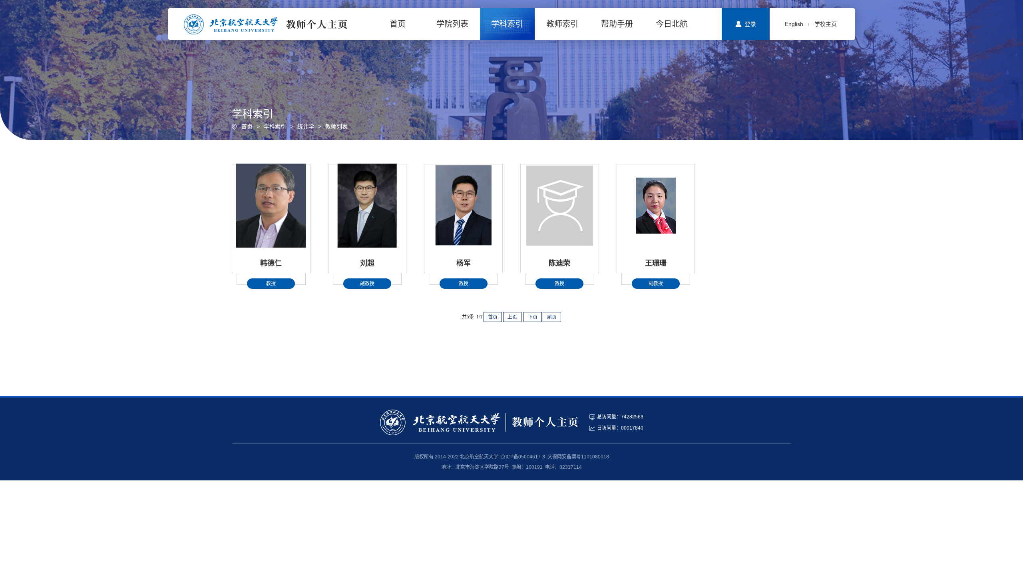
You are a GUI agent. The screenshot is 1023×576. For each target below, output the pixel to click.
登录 (750, 24)
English (794, 24)
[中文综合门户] (265, 24)
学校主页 (825, 24)
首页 (247, 126)
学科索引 (275, 126)
